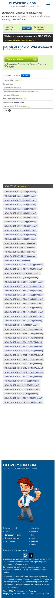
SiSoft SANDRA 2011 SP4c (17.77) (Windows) (23, 334)
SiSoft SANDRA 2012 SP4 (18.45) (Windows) (23, 303)
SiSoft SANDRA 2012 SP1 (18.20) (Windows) (23, 321)
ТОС (32, 594)
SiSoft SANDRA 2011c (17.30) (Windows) (21, 381)
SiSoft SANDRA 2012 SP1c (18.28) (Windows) (23, 312)
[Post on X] (9, 110)
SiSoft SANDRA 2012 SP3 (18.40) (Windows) (23, 308)
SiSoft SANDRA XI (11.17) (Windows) (19, 256)
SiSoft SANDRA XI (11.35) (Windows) (19, 248)
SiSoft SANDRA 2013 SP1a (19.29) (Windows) (23, 265)
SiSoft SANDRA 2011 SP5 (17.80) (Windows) (23, 329)
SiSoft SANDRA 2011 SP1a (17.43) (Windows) (23, 372)
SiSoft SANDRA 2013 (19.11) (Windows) (21, 278)
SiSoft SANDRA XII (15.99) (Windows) (20, 192)
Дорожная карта (12, 538)
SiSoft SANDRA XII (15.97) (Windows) (20, 196)
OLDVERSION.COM (22, 3)
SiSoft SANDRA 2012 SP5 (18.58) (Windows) (23, 291)
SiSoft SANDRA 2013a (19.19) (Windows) (21, 273)
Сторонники (10, 541)
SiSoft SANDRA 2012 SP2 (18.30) (30, 46)
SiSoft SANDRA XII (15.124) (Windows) (20, 217)
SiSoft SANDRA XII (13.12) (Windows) (20, 235)
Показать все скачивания (39, 28)
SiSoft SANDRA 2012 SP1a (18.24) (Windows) (23, 316)
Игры (33, 545)
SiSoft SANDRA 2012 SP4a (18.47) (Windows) (23, 299)
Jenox (47, 594)
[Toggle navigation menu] (48, 4)
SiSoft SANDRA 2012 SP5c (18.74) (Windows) (23, 282)
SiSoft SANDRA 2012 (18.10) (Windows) (21, 325)
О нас (7, 532)
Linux (33, 538)
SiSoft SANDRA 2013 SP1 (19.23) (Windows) (23, 269)
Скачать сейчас (14, 59)
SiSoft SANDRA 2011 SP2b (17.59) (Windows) (23, 355)
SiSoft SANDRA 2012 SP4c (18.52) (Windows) (23, 295)
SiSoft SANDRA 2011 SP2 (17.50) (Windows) (23, 364)
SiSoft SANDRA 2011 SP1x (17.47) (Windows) (23, 368)
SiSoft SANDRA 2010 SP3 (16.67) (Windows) (23, 398)
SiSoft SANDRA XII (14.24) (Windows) (20, 222)
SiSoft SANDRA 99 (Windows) (17, 260)
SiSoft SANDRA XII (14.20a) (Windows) (20, 226)
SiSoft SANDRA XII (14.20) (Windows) (20, 230)
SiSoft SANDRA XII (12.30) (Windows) (20, 239)
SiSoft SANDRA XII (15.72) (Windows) (20, 205)
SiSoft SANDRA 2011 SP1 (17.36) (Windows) (23, 377)
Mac (32, 535)
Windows (8, 36)
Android (34, 541)
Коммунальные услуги (25, 36)
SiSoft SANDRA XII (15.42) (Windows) (20, 213)
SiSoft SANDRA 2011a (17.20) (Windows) (21, 389)
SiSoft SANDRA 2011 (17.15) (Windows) (21, 394)
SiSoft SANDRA (45, 36)
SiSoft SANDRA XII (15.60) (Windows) (20, 209)
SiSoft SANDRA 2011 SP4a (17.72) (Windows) (23, 338)
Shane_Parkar (19, 102)
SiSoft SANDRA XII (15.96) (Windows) (20, 200)
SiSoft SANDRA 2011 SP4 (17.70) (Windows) (23, 342)
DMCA (26, 594)
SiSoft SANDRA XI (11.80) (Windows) (19, 243)
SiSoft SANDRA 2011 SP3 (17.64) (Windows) (23, 346)
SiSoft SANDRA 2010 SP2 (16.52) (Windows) (23, 402)
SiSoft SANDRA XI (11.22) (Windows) (19, 252)
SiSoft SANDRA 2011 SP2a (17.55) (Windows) (23, 359)
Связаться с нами (12, 535)
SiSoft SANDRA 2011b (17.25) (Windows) (21, 385)
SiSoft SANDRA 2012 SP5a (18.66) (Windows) (23, 286)
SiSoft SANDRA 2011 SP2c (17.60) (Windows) (23, 351)
